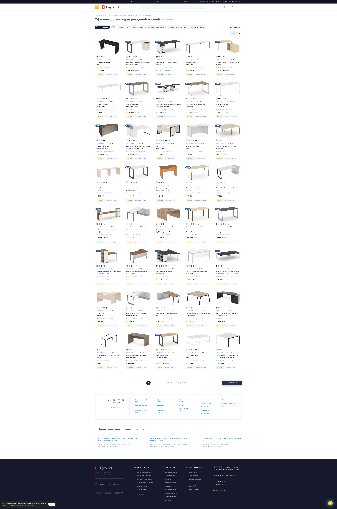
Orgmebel (103, 468)
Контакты (177, 1)
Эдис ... (162, 227)
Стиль (101, 59)
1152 (171, 383)
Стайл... (132, 101)
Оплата (159, 1)
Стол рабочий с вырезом (194, 189)
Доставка (168, 1)
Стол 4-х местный (102, 105)
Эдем (161, 185)
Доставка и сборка (171, 472)
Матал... (221, 59)
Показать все (139, 429)
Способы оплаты (170, 475)
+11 (136, 266)
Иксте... (102, 101)
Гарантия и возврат (171, 496)
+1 (163, 56)
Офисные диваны (142, 489)
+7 (166, 224)
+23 (139, 98)
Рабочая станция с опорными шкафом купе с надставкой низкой (108, 232)
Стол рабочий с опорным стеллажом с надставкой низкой (109, 274)
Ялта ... (102, 143)
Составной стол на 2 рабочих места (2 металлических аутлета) (228, 357)
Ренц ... (221, 310)
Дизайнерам (193, 472)
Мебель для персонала (144, 475)
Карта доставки (194, 489)
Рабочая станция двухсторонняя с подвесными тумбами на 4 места (227, 274)
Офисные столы (142, 486)
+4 (223, 349)
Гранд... (132, 352)
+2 (106, 266)
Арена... (192, 310)
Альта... (102, 352)
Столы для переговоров (144, 479)
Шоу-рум (168, 500)
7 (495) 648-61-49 (221, 482)
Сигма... (192, 59)
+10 (139, 56)
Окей (51, 504)
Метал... (132, 59)
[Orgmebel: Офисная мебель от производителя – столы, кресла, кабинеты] (110, 7)
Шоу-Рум (187, 1)
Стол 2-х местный (102, 189)
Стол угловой (161, 147)
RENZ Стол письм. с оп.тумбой (226, 314)
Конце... (162, 59)
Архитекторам (194, 475)
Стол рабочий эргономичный (195, 105)
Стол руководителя (103, 147)
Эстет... (221, 143)
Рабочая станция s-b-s (193, 63)
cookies (14, 503)
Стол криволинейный (104, 63)
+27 (228, 224)
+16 (224, 182)
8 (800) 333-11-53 (221, 484)
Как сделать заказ (147, 1)
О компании (134, 1)
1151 (167, 383)
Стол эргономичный (192, 147)
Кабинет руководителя (144, 472)
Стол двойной (163, 231)
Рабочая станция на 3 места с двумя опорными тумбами (168, 106)
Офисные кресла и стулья (145, 482)
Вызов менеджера (171, 482)
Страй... (222, 352)
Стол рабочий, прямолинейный (226, 189)
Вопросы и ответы (171, 493)
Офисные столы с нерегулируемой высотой (137, 15)
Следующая (181, 383)
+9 (168, 266)
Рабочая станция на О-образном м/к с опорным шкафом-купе (138, 148)
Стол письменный (132, 105)
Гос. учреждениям (195, 479)
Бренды (192, 486)
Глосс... (222, 185)
